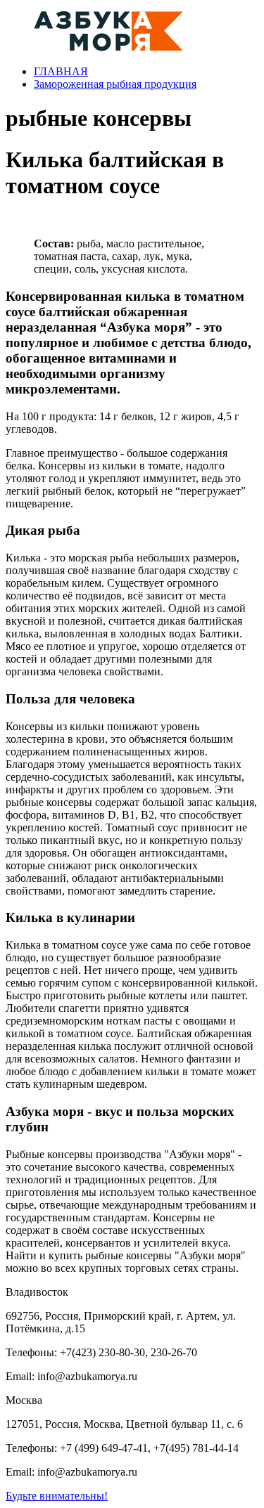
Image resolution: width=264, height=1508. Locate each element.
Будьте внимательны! (57, 1496)
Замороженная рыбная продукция (115, 84)
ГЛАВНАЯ (61, 71)
